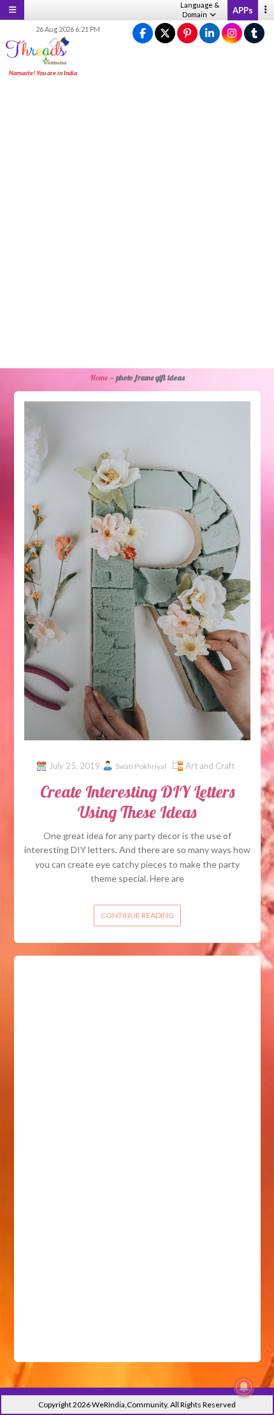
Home (99, 377)
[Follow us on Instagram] (232, 33)
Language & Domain (199, 9)
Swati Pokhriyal (140, 766)
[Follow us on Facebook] (143, 33)
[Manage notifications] (244, 1387)
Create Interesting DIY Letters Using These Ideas (137, 801)
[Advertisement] (137, 224)
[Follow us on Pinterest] (187, 33)
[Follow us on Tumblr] (254, 33)
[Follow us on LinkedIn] (209, 33)
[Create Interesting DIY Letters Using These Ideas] (137, 569)
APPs (243, 10)
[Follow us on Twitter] (165, 33)
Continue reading (137, 915)
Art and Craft (209, 766)
